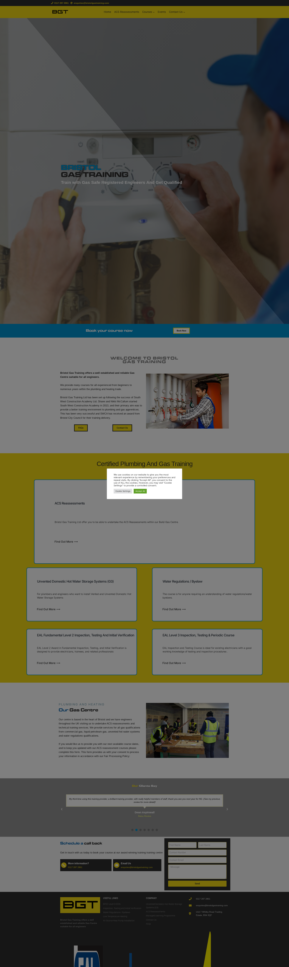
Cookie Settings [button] (122, 491)
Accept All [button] (140, 491)
